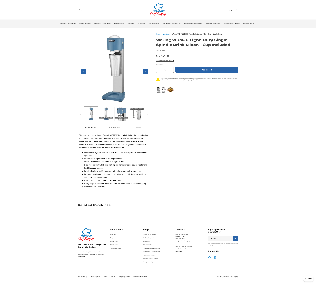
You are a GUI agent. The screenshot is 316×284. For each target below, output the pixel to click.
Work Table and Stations (149, 255)
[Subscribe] (235, 238)
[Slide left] (83, 71)
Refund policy (82, 276)
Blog (111, 237)
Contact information (140, 276)
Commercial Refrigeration (150, 234)
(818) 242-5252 (180, 238)
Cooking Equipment (148, 237)
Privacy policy (95, 276)
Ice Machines (146, 241)
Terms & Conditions (115, 248)
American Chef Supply (230, 276)
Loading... (166, 34)
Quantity (159, 65)
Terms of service (110, 276)
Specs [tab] (138, 127)
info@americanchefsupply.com (184, 241)
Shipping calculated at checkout (165, 60)
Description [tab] (90, 127)
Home (158, 34)
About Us (113, 234)
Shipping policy (124, 276)
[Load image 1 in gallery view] (91, 114)
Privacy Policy (114, 244)
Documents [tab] (114, 127)
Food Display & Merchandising (151, 251)
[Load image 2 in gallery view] (106, 114)
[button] (80, 9)
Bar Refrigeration (147, 244)
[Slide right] (145, 71)
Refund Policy (114, 241)
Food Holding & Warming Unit (151, 248)
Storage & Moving (148, 262)
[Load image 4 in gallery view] (137, 114)
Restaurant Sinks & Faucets (150, 258)
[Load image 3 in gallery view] (121, 114)
